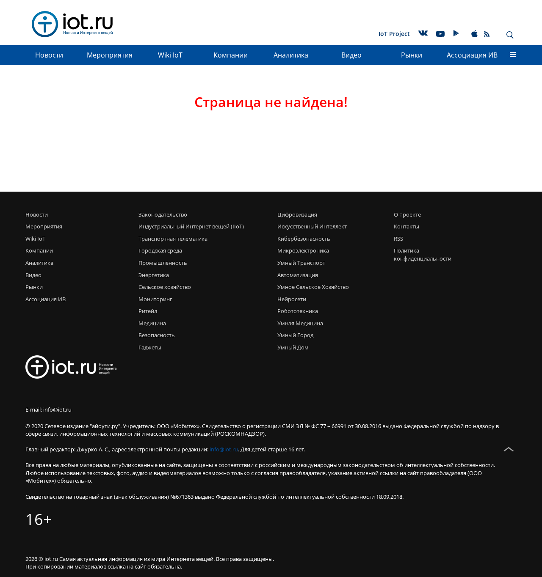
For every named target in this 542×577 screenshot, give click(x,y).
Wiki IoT (170, 55)
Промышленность (162, 263)
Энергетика (153, 275)
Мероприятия (110, 55)
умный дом (293, 347)
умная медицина (300, 323)
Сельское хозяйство (164, 287)
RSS (398, 238)
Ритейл (147, 311)
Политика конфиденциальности (420, 254)
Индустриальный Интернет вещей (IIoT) (191, 226)
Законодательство (162, 214)
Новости (49, 55)
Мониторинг (155, 299)
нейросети (291, 299)
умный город (295, 335)
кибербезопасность (303, 238)
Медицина (152, 323)
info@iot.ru (224, 449)
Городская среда (160, 250)
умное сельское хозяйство (313, 287)
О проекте (407, 214)
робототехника (297, 311)
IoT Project (394, 34)
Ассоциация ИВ (472, 55)
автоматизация (297, 275)
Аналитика (291, 55)
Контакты (406, 226)
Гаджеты (149, 347)
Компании (230, 55)
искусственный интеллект (312, 226)
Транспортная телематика (172, 238)
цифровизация (297, 214)
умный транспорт (301, 263)
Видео (351, 55)
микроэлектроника (303, 250)
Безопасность (156, 335)
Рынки (411, 55)
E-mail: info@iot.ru (48, 409)
